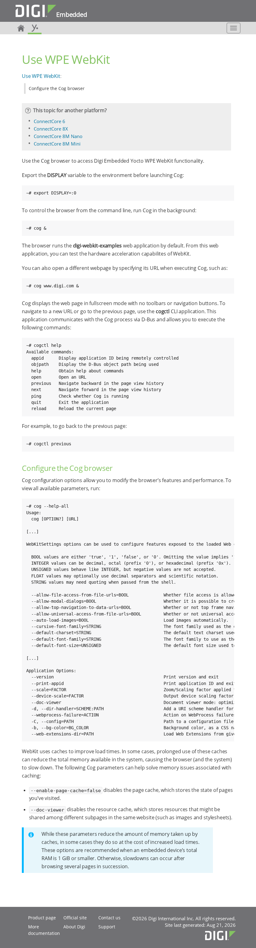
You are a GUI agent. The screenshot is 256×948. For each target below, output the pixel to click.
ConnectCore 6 (49, 121)
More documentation (44, 930)
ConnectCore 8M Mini (57, 144)
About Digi (74, 927)
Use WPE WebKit (41, 76)
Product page (42, 918)
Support (106, 927)
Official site (75, 918)
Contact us (109, 918)
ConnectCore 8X (51, 129)
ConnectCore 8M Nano (58, 136)
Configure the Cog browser (57, 88)
